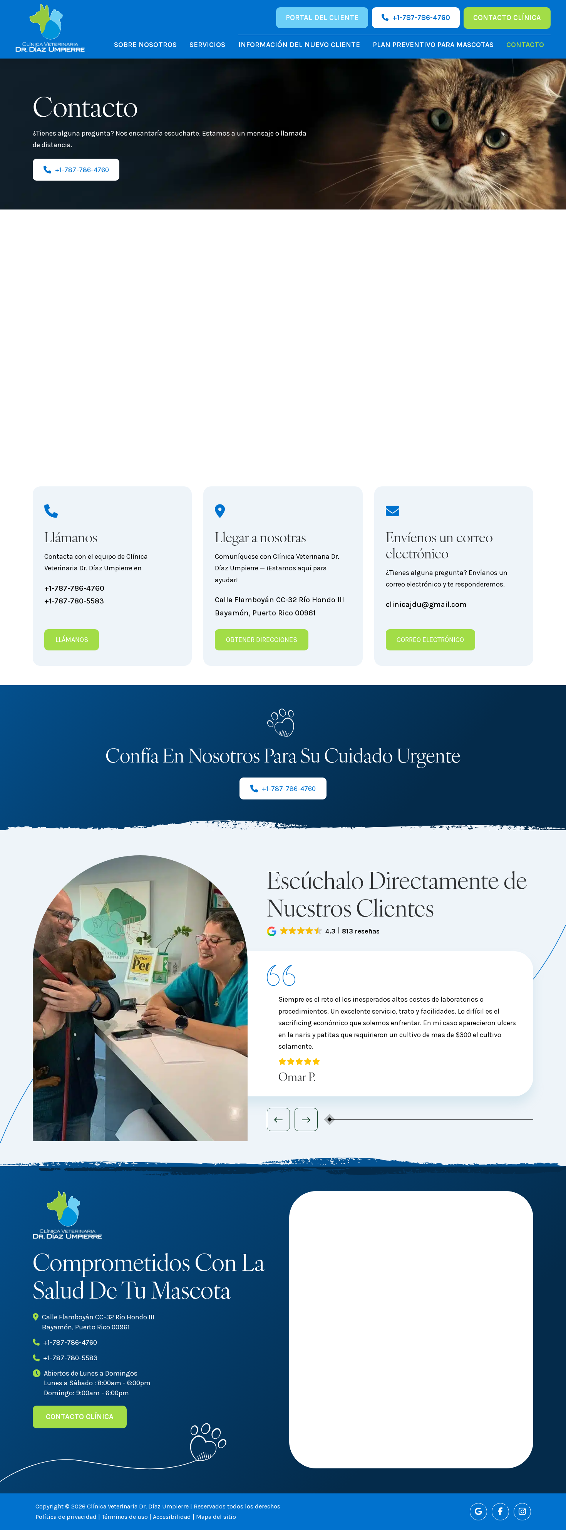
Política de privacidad (66, 1516)
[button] (324, 931)
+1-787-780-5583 (74, 601)
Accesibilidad (172, 1516)
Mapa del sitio (216, 1516)
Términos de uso (125, 1516)
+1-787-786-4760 (74, 588)
